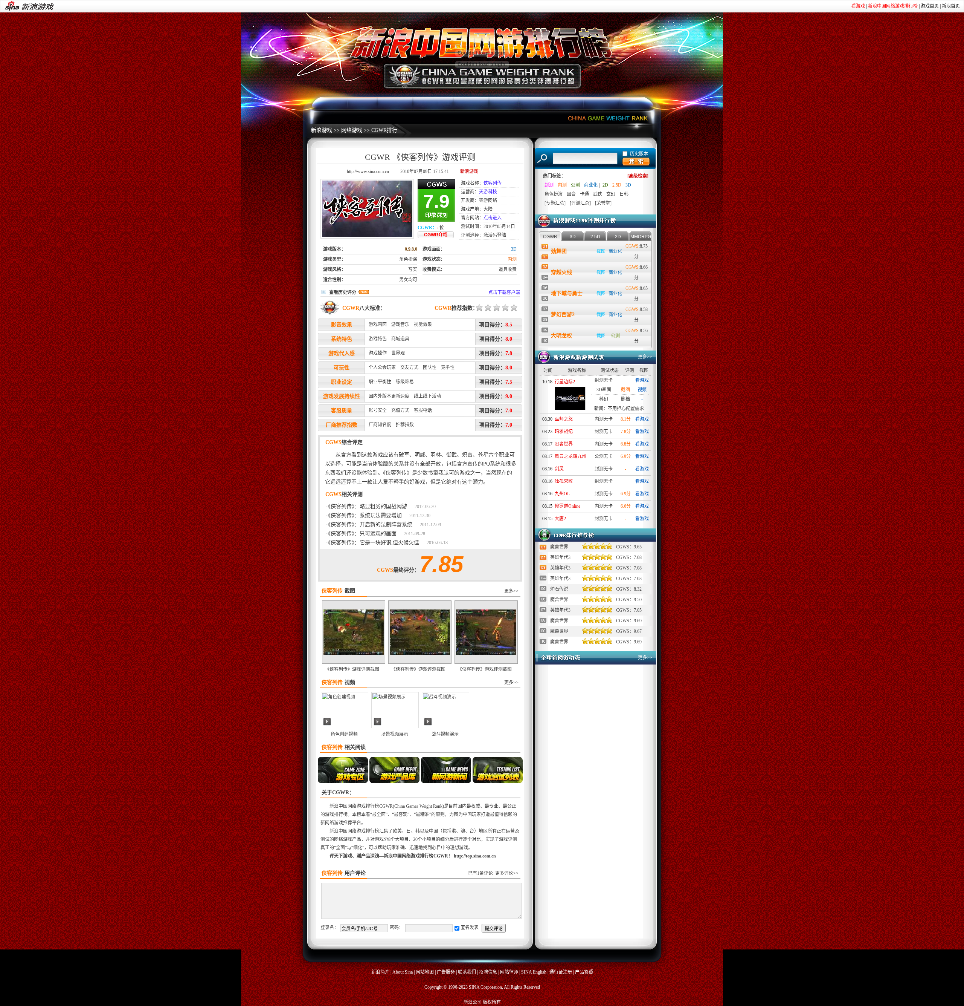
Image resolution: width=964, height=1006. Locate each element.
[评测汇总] (580, 203)
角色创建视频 (344, 734)
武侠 (597, 194)
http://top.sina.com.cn (475, 856)
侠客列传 (493, 183)
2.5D (616, 185)
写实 (412, 269)
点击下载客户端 (504, 292)
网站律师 (509, 972)
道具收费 (508, 269)
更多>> (511, 591)
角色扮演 (408, 259)
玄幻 (610, 194)
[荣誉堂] (603, 203)
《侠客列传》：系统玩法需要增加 (365, 515)
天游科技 (488, 191)
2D (605, 185)
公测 (575, 185)
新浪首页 (951, 6)
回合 (571, 194)
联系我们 (467, 972)
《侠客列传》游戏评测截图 (352, 669)
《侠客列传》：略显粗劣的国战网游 (367, 506)
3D (514, 249)
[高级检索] (637, 176)
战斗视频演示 (445, 734)
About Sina (402, 972)
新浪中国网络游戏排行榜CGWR (361, 806)
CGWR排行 (384, 130)
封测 (549, 185)
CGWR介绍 (435, 234)
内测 (512, 259)
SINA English (533, 972)
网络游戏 (351, 130)
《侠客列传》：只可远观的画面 (362, 533)
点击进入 (493, 217)
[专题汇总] (555, 203)
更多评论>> (507, 873)
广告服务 (446, 972)
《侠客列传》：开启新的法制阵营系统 (370, 524)
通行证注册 (560, 972)
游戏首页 (930, 6)
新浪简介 (380, 972)
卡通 (584, 194)
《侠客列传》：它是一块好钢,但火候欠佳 (373, 542)
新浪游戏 (321, 130)
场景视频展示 (394, 734)
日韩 (623, 194)
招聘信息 (488, 972)
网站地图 (425, 972)
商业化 (591, 185)
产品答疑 (584, 972)
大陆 (488, 209)
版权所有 (492, 1002)
